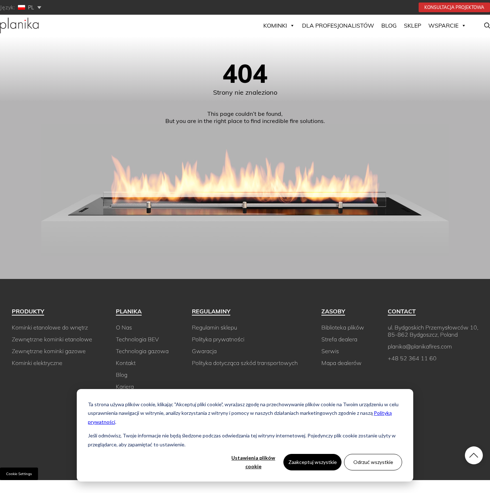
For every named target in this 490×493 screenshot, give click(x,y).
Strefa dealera (339, 339)
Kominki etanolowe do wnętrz (50, 327)
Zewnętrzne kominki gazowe (49, 351)
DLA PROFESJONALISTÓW (338, 25)
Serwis (330, 351)
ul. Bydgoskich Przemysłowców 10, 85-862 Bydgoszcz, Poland (433, 331)
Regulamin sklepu (214, 327)
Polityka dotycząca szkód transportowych (245, 362)
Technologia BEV (137, 339)
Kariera (125, 386)
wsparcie (443, 25)
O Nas (124, 327)
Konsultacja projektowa (454, 7)
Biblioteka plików (342, 327)
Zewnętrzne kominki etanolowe (52, 339)
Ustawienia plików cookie (253, 462)
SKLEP (412, 25)
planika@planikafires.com (420, 346)
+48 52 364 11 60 (412, 358)
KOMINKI (275, 25)
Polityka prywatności (218, 339)
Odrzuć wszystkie (373, 462)
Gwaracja (204, 351)
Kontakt (126, 362)
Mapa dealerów (341, 362)
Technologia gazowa (142, 351)
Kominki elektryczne (37, 362)
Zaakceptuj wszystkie (312, 462)
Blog (389, 25)
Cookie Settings (19, 473)
